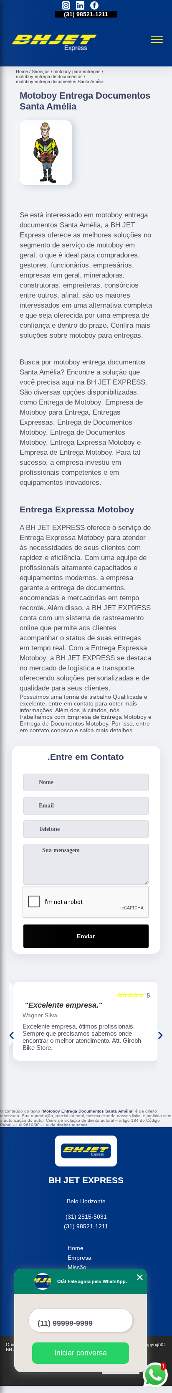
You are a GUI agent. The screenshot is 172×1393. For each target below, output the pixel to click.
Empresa (79, 1257)
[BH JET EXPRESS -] (55, 57)
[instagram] (66, 6)
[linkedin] (80, 6)
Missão (77, 1267)
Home (75, 1248)
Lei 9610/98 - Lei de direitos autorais (51, 1125)
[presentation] (12, 1034)
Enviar (86, 936)
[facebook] (94, 6)
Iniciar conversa (80, 1353)
